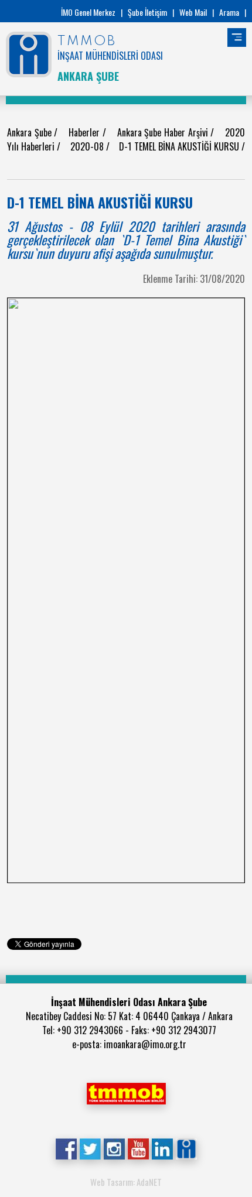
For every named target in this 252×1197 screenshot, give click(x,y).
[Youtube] (138, 1148)
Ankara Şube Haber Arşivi (164, 132)
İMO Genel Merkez (88, 12)
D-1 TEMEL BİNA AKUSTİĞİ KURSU (180, 146)
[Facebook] (66, 1148)
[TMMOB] (126, 1092)
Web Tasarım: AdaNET (126, 1181)
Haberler (86, 132)
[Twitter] (90, 1148)
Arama (229, 12)
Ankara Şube (30, 132)
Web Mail (193, 12)
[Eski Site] (186, 1148)
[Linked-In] (162, 1148)
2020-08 (88, 146)
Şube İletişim (147, 12)
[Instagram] (114, 1148)
